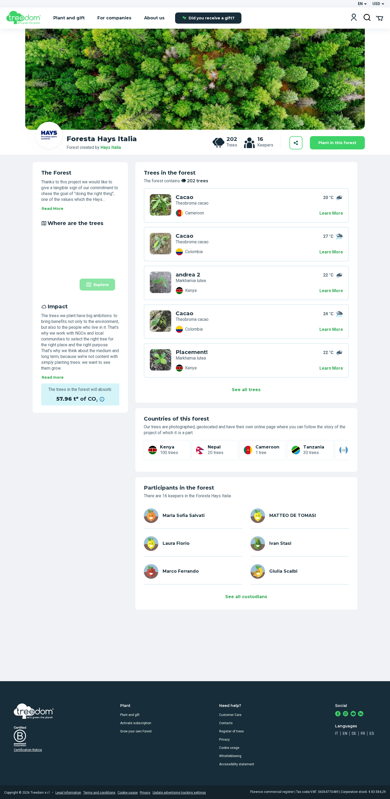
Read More (52, 208)
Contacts (226, 723)
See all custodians (246, 596)
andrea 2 (188, 274)
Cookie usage (229, 748)
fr (363, 733)
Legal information (68, 792)
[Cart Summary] (379, 18)
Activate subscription (135, 723)
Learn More (331, 213)
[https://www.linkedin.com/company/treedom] (360, 714)
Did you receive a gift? (212, 18)
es (372, 733)
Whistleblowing (230, 756)
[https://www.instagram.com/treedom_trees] (345, 714)
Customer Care (230, 715)
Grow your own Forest (136, 731)
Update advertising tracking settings (179, 792)
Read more (53, 377)
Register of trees (231, 731)
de (354, 733)
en (345, 733)
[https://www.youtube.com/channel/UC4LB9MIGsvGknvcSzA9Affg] (353, 714)
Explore (101, 284)
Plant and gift (130, 715)
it (336, 733)
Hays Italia (111, 147)
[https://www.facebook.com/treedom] (338, 714)
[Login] (353, 18)
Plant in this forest (337, 142)
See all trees (246, 389)
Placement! (192, 352)
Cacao (184, 197)
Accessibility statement (236, 764)
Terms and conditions (99, 792)
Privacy (224, 739)
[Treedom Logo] (25, 18)
